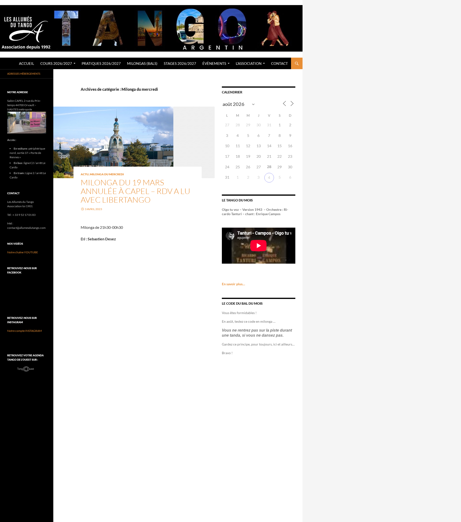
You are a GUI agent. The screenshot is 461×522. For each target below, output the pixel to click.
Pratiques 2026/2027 (101, 63)
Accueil (26, 63)
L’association (248, 63)
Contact (279, 63)
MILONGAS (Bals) (142, 63)
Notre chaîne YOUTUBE (22, 252)
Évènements (214, 63)
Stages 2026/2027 (180, 63)
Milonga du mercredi (107, 174)
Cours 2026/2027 (56, 63)
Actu (85, 174)
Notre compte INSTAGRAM (24, 331)
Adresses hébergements (23, 73)
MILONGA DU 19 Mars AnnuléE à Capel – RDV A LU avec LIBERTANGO (135, 191)
